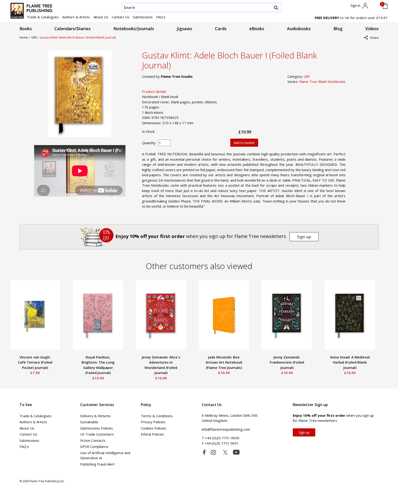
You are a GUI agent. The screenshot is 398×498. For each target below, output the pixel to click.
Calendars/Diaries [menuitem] (72, 28)
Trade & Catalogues (43, 17)
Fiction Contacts (92, 440)
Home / (25, 37)
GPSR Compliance (94, 446)
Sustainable (89, 422)
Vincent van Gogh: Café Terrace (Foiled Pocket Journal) (35, 362)
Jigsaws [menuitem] (184, 28)
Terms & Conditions (157, 415)
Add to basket (244, 142)
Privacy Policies (153, 422)
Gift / (35, 37)
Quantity (149, 142)
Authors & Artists (76, 17)
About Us (100, 17)
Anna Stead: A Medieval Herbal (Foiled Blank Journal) (350, 362)
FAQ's (160, 17)
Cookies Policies (153, 428)
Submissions (143, 17)
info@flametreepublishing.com (226, 429)
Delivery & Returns (95, 415)
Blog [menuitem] (337, 28)
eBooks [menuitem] (256, 28)
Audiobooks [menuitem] (299, 28)
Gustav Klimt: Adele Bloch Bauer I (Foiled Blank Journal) (77, 37)
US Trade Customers (97, 434)
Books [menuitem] (26, 28)
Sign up (304, 236)
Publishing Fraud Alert (97, 464)
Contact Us (120, 17)
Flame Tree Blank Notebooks (322, 81)
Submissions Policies (96, 428)
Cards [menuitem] (221, 28)
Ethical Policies (152, 434)
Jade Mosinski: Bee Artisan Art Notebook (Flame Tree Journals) (224, 362)
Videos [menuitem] (372, 28)
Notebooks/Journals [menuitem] (133, 28)
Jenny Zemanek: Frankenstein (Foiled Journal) (287, 362)
